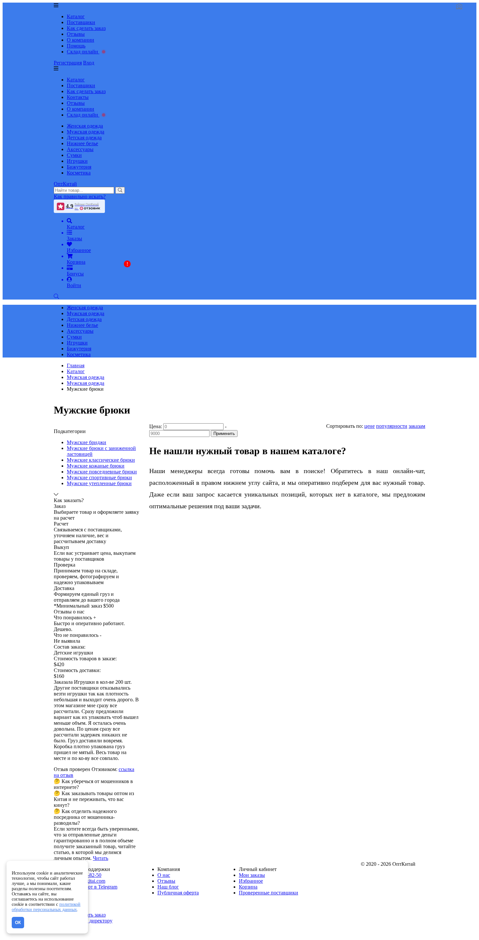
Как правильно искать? (80, 196)
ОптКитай (65, 184)
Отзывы (76, 34)
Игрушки (77, 161)
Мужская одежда (85, 131)
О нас (163, 875)
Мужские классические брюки (101, 460)
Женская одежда (85, 126)
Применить (224, 433)
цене (369, 426)
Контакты (78, 97)
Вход (88, 62)
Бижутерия (79, 167)
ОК (18, 922)
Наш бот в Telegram (95, 887)
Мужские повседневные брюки (102, 471)
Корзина (248, 887)
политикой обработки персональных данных (46, 907)
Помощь (76, 46)
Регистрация (68, 62)
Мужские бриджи (86, 442)
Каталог (76, 16)
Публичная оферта (178, 892)
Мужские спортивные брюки (99, 477)
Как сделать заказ (86, 28)
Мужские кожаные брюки (95, 466)
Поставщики (81, 22)
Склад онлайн (83, 51)
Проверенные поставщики (268, 892)
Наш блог (168, 887)
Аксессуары (80, 149)
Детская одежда (84, 137)
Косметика (79, 172)
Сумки (74, 155)
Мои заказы (252, 875)
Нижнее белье (82, 143)
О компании (80, 40)
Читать (100, 858)
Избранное (251, 881)
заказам (417, 426)
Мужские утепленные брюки (99, 483)
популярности (391, 426)
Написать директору (89, 920)
